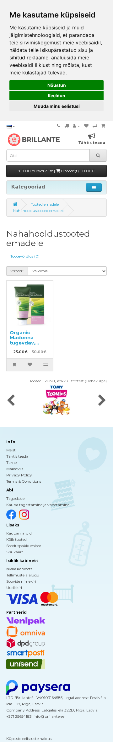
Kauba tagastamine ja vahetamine (37, 504)
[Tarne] (66, 125)
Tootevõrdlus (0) (25, 256)
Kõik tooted (16, 539)
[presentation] (10, 400)
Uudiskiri (14, 587)
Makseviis (14, 468)
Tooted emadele (45, 204)
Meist (11, 450)
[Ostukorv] (103, 125)
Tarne (11, 462)
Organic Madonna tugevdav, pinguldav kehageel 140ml (30, 342)
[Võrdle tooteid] (95, 125)
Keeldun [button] (56, 95)
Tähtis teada (17, 456)
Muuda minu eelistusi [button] (57, 106)
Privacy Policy (19, 475)
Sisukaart (14, 552)
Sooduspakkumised (23, 545)
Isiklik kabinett (19, 568)
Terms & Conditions (23, 481)
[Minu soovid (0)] (86, 125)
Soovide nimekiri (21, 581)
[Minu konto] (76, 125)
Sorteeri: (17, 271)
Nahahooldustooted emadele (38, 210)
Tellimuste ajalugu (22, 575)
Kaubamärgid (19, 533)
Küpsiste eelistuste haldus (28, 738)
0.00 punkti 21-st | (57, 170)
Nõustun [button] (56, 85)
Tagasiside (15, 498)
